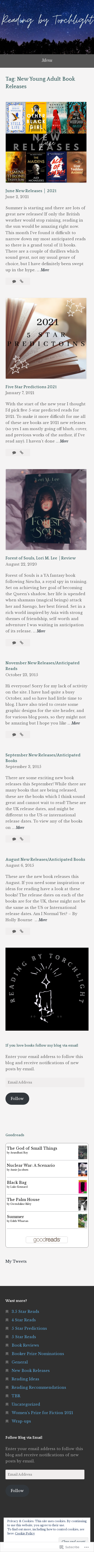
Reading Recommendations (39, 1387)
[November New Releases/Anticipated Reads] (21, 734)
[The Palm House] (82, 1209)
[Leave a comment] (14, 281)
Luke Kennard (19, 1186)
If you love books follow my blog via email (41, 1045)
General (20, 1362)
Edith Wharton (19, 1221)
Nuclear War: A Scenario (31, 1165)
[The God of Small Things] (82, 1158)
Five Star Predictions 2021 (31, 387)
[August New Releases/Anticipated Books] (21, 931)
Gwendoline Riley (20, 1204)
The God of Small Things (32, 1148)
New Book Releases (31, 1370)
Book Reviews (25, 1345)
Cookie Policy (25, 1533)
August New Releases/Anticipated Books (45, 859)
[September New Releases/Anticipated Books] (21, 839)
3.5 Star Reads (25, 1311)
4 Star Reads (24, 1320)
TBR (16, 1396)
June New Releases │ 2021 (30, 191)
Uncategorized (26, 1404)
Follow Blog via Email (23, 1438)
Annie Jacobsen (19, 1169)
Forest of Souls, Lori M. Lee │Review (40, 558)
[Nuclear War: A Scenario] (82, 1175)
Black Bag (16, 1182)
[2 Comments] (14, 452)
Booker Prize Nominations (38, 1353)
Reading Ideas (25, 1379)
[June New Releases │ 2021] (21, 281)
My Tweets (16, 1261)
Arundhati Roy (19, 1152)
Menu (47, 60)
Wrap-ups (21, 1421)
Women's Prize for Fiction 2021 (42, 1412)
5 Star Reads (24, 1337)
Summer (15, 1216)
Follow (17, 1098)
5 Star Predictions (29, 1328)
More (45, 270)
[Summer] (82, 1226)
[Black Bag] (82, 1192)
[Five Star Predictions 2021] (21, 452)
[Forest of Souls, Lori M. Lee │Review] (21, 642)
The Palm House (23, 1199)
